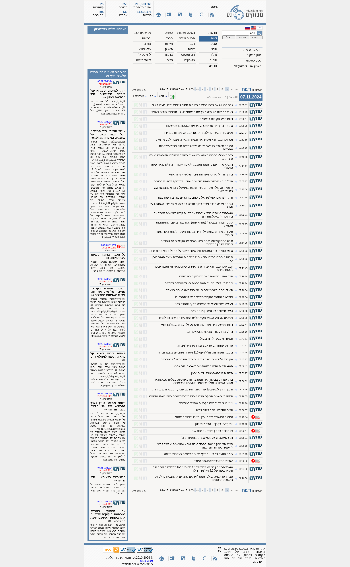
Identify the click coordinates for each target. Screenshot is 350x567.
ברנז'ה (169, 54)
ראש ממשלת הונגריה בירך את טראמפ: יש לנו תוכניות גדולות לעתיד (192, 112)
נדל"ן (214, 54)
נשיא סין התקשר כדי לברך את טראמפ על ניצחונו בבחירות (198, 132)
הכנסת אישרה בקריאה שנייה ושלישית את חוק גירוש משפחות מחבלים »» (107, 292)
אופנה (213, 60)
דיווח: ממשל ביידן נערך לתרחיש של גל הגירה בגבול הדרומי (197, 324)
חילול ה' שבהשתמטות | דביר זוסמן (212, 373)
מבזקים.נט (146, 560)
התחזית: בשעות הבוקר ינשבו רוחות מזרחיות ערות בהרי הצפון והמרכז (191, 396)
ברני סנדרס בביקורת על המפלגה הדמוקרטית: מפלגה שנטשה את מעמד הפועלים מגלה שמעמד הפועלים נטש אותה (193, 381)
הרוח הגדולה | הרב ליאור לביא (214, 410)
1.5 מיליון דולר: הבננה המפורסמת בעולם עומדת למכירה (199, 283)
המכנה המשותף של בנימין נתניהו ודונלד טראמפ (204, 417)
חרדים (213, 65)
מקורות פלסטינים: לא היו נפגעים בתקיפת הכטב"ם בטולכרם (197, 359)
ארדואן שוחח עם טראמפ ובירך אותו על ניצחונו (205, 345)
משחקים (189, 60)
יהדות (191, 49)
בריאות (146, 38)
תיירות (169, 43)
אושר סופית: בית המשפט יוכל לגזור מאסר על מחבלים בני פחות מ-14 (191, 250)
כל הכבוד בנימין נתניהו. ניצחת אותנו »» (107, 256)
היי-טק (169, 49)
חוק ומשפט (188, 54)
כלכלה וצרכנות (186, 32)
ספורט (169, 32)
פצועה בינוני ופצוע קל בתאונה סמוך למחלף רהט (204, 304)
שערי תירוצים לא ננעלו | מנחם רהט (211, 311)
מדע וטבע (145, 49)
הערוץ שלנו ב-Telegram (246, 66)
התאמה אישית (252, 49)
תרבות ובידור (187, 38)
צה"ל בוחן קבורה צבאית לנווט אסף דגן (210, 331)
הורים (147, 43)
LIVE (192, 88)
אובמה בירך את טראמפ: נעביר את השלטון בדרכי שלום (199, 125)
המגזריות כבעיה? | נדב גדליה (215, 338)
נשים (170, 60)
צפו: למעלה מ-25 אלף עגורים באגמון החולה (206, 437)
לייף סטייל (145, 54)
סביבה (213, 43)
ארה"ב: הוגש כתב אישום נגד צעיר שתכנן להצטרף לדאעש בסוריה (193, 181)
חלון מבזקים (253, 55)
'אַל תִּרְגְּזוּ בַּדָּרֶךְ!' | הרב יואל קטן (214, 424)
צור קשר (218, 549)
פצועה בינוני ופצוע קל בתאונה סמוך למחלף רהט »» (107, 356)
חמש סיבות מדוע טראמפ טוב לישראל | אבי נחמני (203, 366)
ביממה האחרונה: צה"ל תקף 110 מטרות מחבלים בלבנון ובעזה (195, 352)
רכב (192, 43)
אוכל (214, 49)
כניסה (214, 6)
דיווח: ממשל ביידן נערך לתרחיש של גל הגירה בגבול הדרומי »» (107, 406)
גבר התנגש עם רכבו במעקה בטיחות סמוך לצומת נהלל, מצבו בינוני (192, 105)
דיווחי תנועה (143, 60)
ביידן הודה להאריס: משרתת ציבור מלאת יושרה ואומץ (200, 174)
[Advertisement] (197, 76)
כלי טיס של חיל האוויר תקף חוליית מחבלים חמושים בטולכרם (196, 317)
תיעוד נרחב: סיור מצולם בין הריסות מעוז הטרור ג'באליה (199, 290)
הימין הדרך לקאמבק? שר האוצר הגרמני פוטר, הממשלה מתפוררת (192, 389)
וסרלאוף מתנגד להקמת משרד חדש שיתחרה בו (204, 297)
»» (197, 88)
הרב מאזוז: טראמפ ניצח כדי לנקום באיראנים (206, 276)
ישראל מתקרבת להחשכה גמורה (213, 461)
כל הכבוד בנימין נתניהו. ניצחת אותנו (211, 430)
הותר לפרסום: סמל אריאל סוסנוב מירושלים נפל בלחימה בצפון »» (107, 94)
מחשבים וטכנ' (142, 32)
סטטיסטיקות (253, 60)
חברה (169, 38)
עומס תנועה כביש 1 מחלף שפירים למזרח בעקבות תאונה (198, 454)
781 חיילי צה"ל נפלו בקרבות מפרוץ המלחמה (205, 403)
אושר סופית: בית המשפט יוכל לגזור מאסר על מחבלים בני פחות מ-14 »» (107, 134)
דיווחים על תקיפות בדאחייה (216, 118)
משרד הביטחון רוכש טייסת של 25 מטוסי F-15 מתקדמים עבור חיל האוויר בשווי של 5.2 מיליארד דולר (193, 469)
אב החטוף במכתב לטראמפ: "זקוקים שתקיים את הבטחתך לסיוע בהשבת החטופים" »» (107, 515)
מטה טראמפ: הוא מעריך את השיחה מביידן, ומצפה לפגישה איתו (194, 139)
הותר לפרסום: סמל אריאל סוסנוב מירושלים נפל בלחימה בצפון (195, 197)
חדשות (212, 32)
